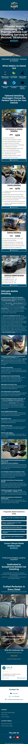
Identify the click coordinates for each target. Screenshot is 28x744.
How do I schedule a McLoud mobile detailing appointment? (11, 523)
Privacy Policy (4, 714)
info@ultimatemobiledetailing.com (15, 699)
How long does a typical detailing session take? (13, 536)
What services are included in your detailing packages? (13, 531)
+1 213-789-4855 (15, 696)
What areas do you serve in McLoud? (12, 527)
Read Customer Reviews (6, 723)
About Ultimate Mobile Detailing (8, 712)
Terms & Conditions (5, 716)
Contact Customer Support (7, 725)
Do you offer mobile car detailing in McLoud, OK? (13, 518)
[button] (1, 606)
